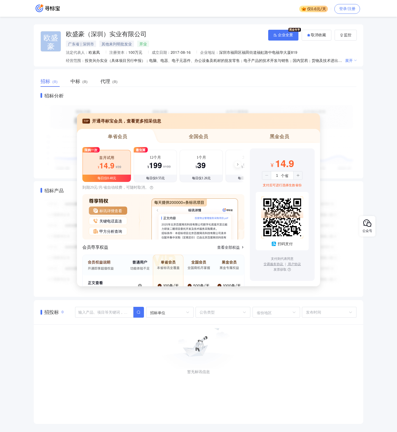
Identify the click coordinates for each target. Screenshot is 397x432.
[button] (266, 175)
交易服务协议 (274, 263)
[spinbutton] (277, 175)
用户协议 (294, 263)
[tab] (53, 81)
